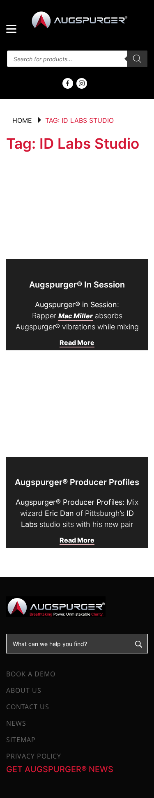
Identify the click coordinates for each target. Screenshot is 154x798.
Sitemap (21, 739)
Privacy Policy (33, 756)
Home (22, 120)
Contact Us (27, 706)
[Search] (137, 59)
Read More (77, 342)
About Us (23, 690)
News (16, 723)
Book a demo (30, 673)
